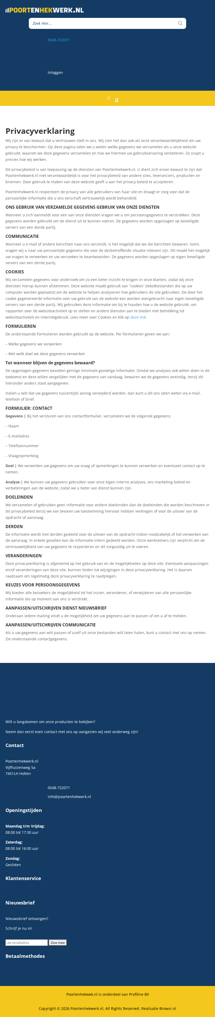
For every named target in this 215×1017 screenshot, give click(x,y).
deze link (138, 317)
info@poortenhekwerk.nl (69, 796)
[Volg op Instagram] (205, 55)
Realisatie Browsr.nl (158, 1008)
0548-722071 (59, 39)
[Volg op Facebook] (195, 55)
